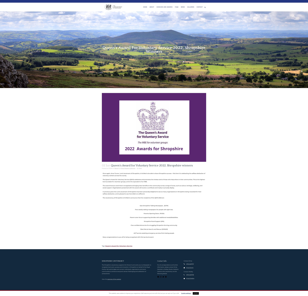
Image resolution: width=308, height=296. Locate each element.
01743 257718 (190, 274)
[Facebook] (158, 277)
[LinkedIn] (166, 277)
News (116, 168)
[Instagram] (161, 277)
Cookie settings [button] (186, 293)
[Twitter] (163, 277)
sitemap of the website (114, 279)
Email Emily (189, 267)
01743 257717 (190, 264)
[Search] (205, 7)
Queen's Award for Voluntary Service (118, 246)
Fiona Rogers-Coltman (127, 168)
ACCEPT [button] (196, 293)
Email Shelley (190, 278)
